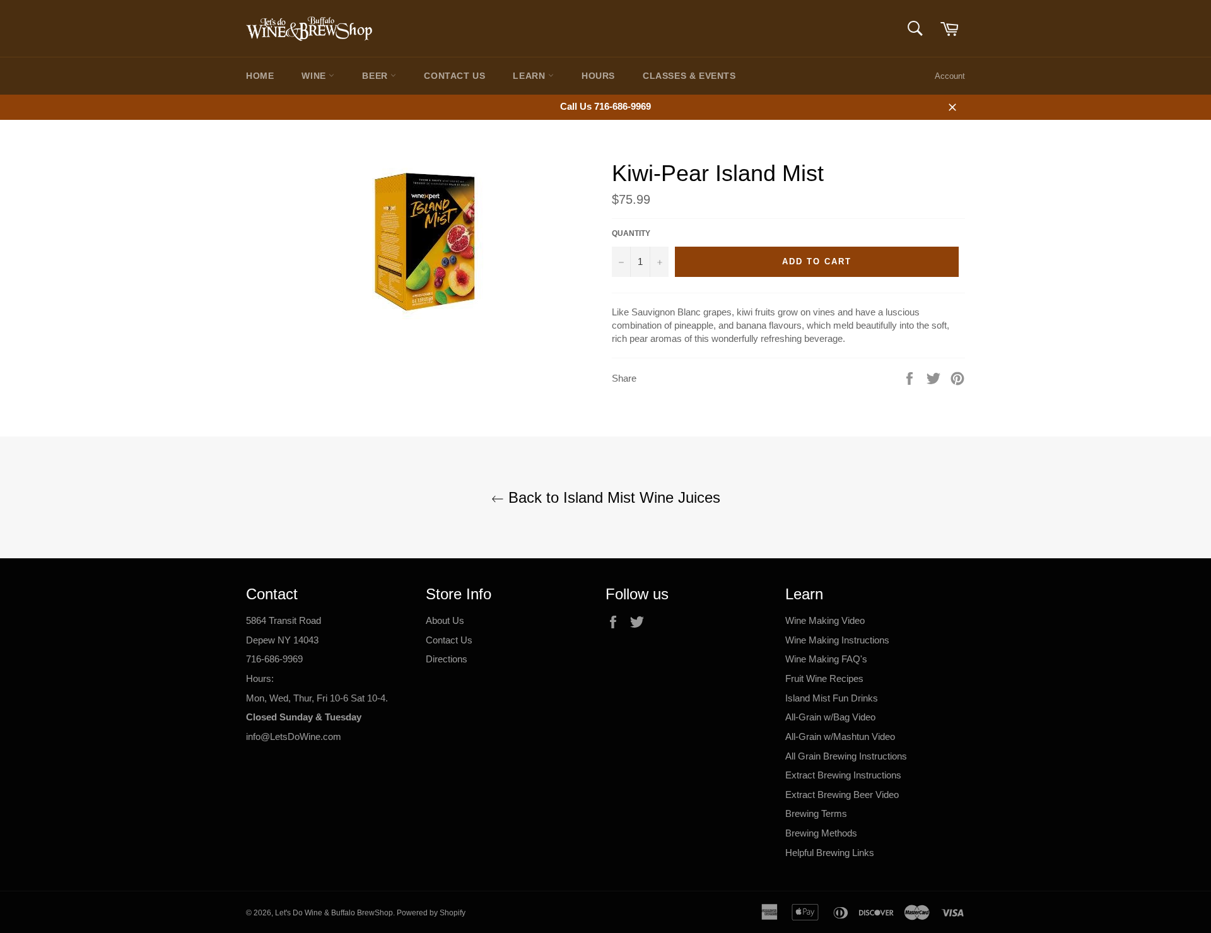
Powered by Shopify (431, 912)
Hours (598, 76)
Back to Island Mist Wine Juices (612, 497)
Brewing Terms (816, 813)
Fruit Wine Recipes (824, 678)
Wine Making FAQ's (826, 659)
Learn (530, 76)
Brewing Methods (821, 833)
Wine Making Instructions (837, 640)
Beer (376, 76)
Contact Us (454, 76)
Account (950, 76)
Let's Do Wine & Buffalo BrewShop (334, 912)
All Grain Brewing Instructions (846, 756)
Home (260, 76)
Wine (315, 76)
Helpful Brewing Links (829, 852)
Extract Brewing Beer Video (842, 794)
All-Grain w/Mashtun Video (840, 736)
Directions (446, 659)
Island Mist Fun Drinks (831, 698)
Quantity (631, 233)
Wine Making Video (825, 620)
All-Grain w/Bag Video (830, 717)
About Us (445, 620)
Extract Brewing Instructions (843, 775)
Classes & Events (689, 76)
